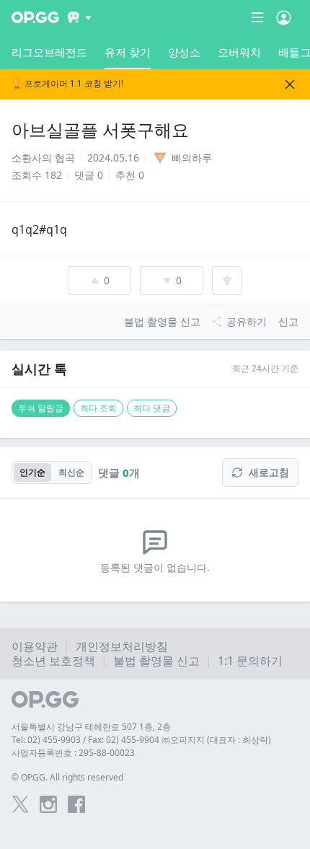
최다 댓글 (151, 408)
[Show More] (79, 17)
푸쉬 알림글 (40, 408)
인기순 (32, 472)
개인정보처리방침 (122, 646)
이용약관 (35, 646)
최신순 (71, 472)
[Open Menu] (283, 17)
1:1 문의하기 (250, 661)
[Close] (289, 84)
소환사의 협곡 (43, 157)
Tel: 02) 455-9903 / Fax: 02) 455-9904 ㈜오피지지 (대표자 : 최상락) (141, 740)
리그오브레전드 (49, 52)
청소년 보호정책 (53, 661)
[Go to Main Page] (35, 17)
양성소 (184, 52)
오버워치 (239, 52)
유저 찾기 (128, 52)
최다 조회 (98, 408)
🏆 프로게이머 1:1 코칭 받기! (67, 84)
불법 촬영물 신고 (156, 661)
